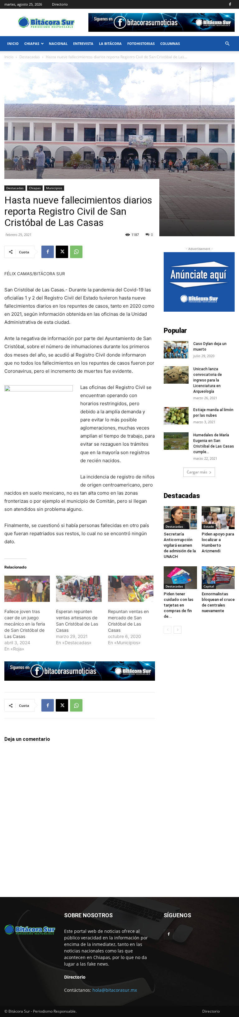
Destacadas (15, 188)
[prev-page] (167, 630)
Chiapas (31, 43)
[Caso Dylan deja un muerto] (176, 349)
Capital (209, 586)
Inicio (13, 43)
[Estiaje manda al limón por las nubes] (176, 416)
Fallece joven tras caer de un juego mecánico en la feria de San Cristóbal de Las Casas (24, 624)
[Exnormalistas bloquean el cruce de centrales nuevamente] (218, 577)
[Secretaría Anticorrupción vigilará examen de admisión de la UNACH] (180, 517)
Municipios (54, 188)
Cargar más (197, 472)
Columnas (170, 43)
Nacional (58, 43)
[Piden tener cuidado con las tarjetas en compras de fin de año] (180, 577)
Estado (209, 526)
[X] (62, 252)
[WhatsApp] (76, 252)
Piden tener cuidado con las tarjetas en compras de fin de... (178, 605)
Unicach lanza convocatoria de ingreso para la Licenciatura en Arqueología (207, 380)
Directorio (60, 4)
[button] (227, 44)
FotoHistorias (141, 43)
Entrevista (83, 43)
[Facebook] (230, 4)
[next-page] (177, 630)
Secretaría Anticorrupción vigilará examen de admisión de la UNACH (180, 545)
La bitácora (110, 43)
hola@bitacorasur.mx (114, 990)
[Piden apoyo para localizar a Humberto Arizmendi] (218, 517)
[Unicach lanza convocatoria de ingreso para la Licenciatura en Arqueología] (176, 375)
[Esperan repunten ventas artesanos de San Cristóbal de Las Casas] (78, 589)
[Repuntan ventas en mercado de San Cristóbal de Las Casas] (130, 589)
